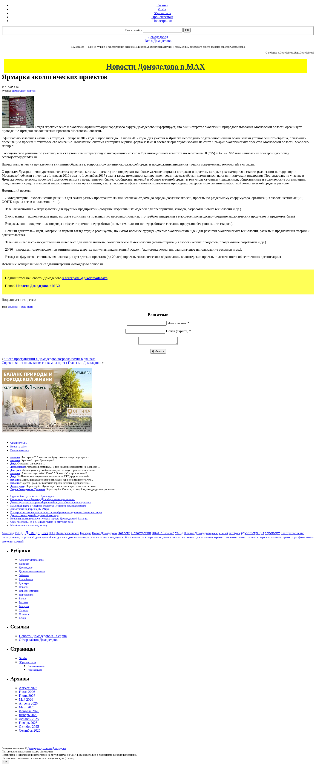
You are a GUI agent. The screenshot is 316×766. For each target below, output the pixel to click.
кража (95, 537)
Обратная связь (162, 13)
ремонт (242, 537)
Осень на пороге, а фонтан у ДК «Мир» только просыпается (42, 499)
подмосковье (168, 537)
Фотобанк (24, 614)
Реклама (23, 602)
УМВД (179, 533)
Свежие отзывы (18, 442)
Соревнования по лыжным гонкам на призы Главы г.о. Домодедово (51, 363)
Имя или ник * (178, 323)
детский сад (49, 537)
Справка (23, 610)
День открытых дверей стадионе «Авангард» (34, 515)
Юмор (22, 617)
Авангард (8, 533)
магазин (104, 537)
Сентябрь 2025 (29, 730)
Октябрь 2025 (29, 726)
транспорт (290, 537)
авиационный (220, 533)
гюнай (30, 537)
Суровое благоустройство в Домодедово (32, 496)
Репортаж (24, 606)
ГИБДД (20, 533)
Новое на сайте (18, 446)
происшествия (225, 537)
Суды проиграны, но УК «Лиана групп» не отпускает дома (41, 521)
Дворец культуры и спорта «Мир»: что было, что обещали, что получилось (50, 502)
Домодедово (19, 90)
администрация (252, 533)
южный (19, 541)
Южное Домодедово (197, 533)
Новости (31, 90)
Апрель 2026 (28, 703)
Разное (22, 598)
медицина (116, 537)
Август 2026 (28, 688)
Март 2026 (26, 707)
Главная (162, 5)
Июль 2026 (27, 692)
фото (301, 537)
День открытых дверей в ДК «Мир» (29, 508)
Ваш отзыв (27, 306)
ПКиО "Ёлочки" (163, 533)
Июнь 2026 (27, 695)
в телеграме (84, 278)
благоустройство (292, 533)
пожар (182, 537)
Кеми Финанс (26, 579)
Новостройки (162, 21)
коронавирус (82, 537)
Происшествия (162, 17)
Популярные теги (19, 450)
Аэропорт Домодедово (31, 559)
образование (132, 537)
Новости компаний (29, 590)
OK (5, 762)
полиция (193, 537)
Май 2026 (26, 699)
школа (309, 537)
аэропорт (272, 533)
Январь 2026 (28, 715)
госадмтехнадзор (14, 537)
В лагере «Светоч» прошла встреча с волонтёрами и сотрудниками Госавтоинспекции (56, 512)
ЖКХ (52, 533)
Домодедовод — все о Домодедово (47, 748)
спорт (261, 537)
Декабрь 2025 (29, 719)
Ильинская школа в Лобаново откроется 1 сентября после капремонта (48, 505)
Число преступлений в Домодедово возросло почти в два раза (49, 359)
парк (144, 537)
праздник (207, 537)
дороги (62, 537)
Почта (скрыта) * (178, 331)
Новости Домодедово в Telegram (43, 636)
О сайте (162, 9)
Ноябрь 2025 (28, 723)
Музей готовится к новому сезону (28, 525)
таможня (276, 537)
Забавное (24, 575)
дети (38, 537)
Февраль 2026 (29, 711)
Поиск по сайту (133, 30)
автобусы (234, 533)
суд (268, 537)
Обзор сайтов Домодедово (38, 640)
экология (13, 306)
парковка (152, 537)
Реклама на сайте (37, 666)
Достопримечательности (32, 571)
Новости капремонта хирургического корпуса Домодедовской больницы (49, 518)
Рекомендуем (35, 669)
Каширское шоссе (67, 533)
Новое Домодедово (104, 533)
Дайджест (24, 563)
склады (252, 537)
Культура (85, 533)
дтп (70, 537)
